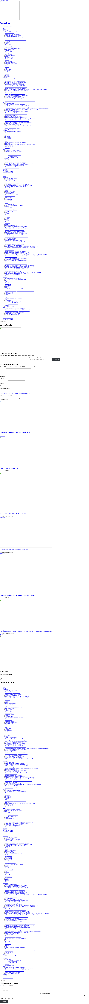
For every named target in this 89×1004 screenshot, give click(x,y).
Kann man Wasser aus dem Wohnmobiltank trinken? (16, 114)
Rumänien (7, 42)
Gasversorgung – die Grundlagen (12, 112)
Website (1, 383)
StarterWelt (5, 130)
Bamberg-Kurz (8, 69)
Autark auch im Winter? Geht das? (12, 168)
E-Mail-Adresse (3, 381)
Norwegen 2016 (8, 53)
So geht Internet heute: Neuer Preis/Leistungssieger (15, 132)
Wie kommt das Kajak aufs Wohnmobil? (13, 116)
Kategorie (5, 169)
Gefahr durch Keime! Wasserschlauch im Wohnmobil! (16, 80)
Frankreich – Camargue (10, 55)
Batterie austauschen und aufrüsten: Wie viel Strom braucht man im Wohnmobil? (21, 109)
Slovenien (7, 74)
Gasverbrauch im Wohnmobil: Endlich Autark (14, 165)
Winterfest (7, 139)
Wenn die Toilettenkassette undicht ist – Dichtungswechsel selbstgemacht (20, 118)
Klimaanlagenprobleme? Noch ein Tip (13, 124)
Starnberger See (8, 71)
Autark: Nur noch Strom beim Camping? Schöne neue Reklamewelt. (19, 163)
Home (4, 28)
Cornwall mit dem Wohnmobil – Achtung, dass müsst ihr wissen (18, 38)
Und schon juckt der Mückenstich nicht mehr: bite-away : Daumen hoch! (20, 101)
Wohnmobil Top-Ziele (9, 45)
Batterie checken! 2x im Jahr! (11, 123)
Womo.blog (5, 23)
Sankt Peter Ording (9, 64)
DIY (6, 135)
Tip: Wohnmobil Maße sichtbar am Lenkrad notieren (16, 117)
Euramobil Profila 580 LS (13, 156)
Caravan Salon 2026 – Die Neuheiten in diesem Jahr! (14, 549)
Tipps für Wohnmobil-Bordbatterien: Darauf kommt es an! (17, 121)
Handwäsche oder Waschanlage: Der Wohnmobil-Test (16, 95)
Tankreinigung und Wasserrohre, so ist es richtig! (15, 81)
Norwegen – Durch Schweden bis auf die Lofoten (15, 40)
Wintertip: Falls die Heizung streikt (12, 128)
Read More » (2, 436)
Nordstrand (7, 70)
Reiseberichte (5, 30)
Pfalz (6, 68)
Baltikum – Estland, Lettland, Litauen (13, 35)
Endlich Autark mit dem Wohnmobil (12, 166)
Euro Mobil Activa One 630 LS (14, 155)
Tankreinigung (8, 137)
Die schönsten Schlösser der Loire (12, 36)
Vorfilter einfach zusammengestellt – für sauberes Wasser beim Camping (20, 144)
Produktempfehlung (9, 145)
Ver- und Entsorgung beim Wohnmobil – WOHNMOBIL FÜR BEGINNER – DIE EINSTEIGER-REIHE (27, 89)
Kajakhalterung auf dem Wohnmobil (12, 150)
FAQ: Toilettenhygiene (10, 92)
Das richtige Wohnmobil (8, 171)
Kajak (4, 149)
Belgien (6, 56)
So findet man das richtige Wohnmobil (13, 131)
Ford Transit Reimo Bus (13, 157)
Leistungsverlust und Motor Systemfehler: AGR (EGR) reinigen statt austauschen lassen (23, 125)
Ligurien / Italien (8, 50)
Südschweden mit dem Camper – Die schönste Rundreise (17, 37)
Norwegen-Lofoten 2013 (10, 57)
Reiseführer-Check (9, 146)
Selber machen (8, 138)
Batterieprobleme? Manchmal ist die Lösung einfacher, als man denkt (19, 119)
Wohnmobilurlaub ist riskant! (11, 78)
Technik (7, 134)
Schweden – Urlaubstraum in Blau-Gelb (13, 48)
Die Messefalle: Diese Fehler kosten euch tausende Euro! (15, 432)
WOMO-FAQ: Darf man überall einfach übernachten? (16, 82)
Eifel (6, 65)
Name (1, 378)
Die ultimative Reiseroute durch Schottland (14, 58)
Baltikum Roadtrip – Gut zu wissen (12, 34)
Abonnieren (56, 359)
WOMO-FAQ (5, 77)
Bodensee (7, 67)
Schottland (7, 41)
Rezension (7, 148)
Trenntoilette (7, 136)
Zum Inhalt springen (4, 0)
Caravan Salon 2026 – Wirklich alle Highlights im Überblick (16, 513)
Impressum (5, 152)
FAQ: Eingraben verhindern (11, 91)
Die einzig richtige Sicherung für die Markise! (14, 83)
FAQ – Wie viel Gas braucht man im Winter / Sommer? (16, 90)
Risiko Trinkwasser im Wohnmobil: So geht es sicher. (16, 87)
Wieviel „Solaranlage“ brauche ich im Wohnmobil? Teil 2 (17, 105)
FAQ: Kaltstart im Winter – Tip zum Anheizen (14, 97)
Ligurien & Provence (9, 47)
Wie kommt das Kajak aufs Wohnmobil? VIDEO (15, 85)
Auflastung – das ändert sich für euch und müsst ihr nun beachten (17, 595)
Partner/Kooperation (9, 159)
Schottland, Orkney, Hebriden (11, 31)
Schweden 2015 (8, 54)
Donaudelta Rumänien (9, 33)
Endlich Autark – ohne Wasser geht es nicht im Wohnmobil (17, 164)
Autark (4, 160)
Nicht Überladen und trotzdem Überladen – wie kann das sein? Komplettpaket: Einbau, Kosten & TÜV (27, 631)
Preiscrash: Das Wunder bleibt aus (9, 468)
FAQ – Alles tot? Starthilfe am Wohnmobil (14, 96)
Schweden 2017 (8, 51)
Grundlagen (5, 102)
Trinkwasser (7, 143)
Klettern (7, 158)
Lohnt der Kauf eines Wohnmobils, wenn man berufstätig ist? (17, 107)
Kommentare (5, 170)
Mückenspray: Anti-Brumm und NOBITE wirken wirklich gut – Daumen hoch (21, 99)
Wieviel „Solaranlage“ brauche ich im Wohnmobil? (15, 88)
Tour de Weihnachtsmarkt (10, 44)
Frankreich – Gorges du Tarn (11, 63)
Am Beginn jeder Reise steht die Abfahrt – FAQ (15, 94)
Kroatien (7, 60)
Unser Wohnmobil (9, 153)
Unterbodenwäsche (9, 129)
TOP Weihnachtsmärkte (10, 49)
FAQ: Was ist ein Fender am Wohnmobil (13, 98)
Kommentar (3, 376)
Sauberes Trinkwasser (9, 103)
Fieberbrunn (7, 76)
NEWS (4, 29)
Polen (6, 43)
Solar (6, 141)
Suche (1, 321)
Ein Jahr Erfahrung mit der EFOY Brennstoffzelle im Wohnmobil (18, 122)
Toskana (7, 75)
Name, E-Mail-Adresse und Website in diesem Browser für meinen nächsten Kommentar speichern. (22, 385)
